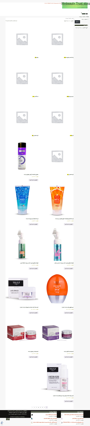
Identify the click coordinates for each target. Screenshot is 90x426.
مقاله (26, 410)
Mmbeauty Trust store (76, 3)
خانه (72, 18)
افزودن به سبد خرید (33, 180)
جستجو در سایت (85, 19)
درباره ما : (11, 410)
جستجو (77, 21)
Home (87, 16)
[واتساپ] (7, 419)
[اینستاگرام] (9, 419)
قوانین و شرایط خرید (21, 410)
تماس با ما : (15, 410)
